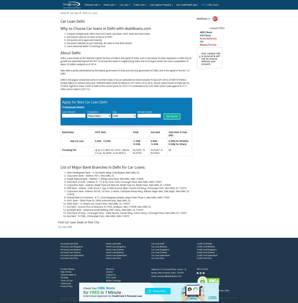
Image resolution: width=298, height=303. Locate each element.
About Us (110, 269)
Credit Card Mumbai (206, 247)
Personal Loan (92, 5)
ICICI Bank (205, 35)
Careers (109, 272)
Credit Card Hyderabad (207, 255)
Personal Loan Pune (69, 258)
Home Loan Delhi (113, 244)
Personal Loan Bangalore (72, 247)
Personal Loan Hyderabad (72, 255)
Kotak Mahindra (208, 38)
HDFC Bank (206, 32)
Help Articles (66, 272)
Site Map (64, 277)
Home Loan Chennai (115, 249)
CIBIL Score (209, 5)
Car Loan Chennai (159, 252)
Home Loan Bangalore (116, 247)
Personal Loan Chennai (71, 252)
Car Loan (124, 5)
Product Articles (67, 269)
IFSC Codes (111, 277)
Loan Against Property (161, 5)
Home (63, 13)
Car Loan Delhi (65, 227)
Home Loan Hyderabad (116, 255)
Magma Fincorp (208, 45)
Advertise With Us (68, 275)
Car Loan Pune (157, 258)
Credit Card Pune (204, 258)
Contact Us (111, 275)
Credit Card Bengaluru (207, 249)
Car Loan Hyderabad (160, 255)
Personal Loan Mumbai (71, 249)
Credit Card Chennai (206, 252)
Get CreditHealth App (186, 5)
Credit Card (139, 5)
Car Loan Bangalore (160, 249)
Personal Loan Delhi (69, 244)
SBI (201, 41)
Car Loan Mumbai (159, 247)
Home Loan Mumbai (115, 252)
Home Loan (109, 5)
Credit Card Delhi (204, 244)
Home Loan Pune (113, 258)
